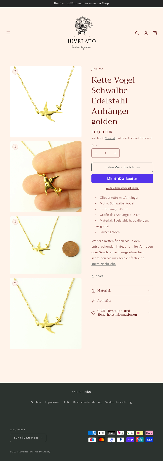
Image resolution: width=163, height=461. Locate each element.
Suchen (36, 402)
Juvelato (23, 452)
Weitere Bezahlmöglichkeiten (122, 188)
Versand (110, 138)
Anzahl (95, 145)
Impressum (52, 402)
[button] (8, 33)
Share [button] (100, 276)
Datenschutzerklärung (87, 402)
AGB (66, 402)
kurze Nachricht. (103, 264)
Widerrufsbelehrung (118, 402)
